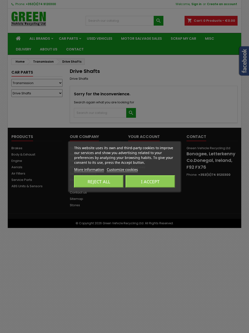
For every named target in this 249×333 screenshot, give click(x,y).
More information (89, 169)
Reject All (99, 182)
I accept (150, 182)
